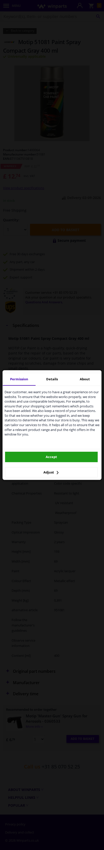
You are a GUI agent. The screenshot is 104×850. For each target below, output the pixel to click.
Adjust (49, 472)
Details (52, 379)
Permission (19, 379)
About (85, 379)
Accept (51, 456)
